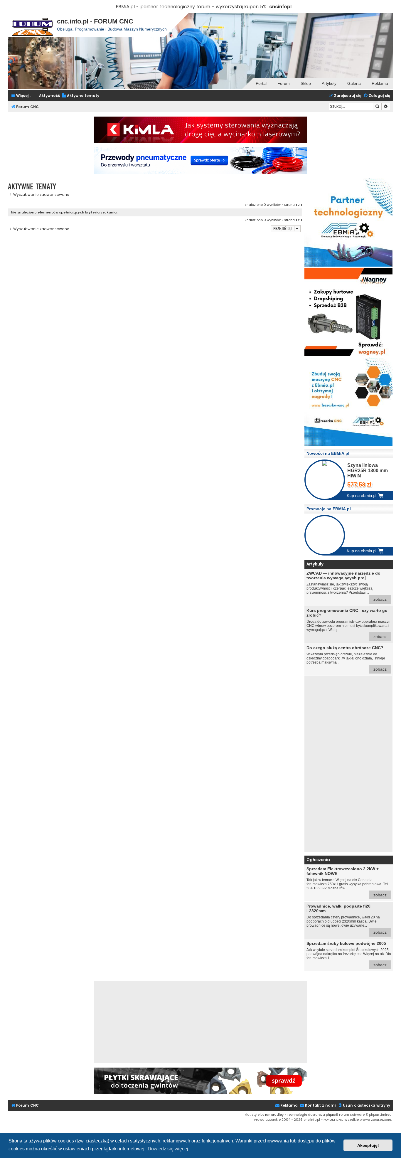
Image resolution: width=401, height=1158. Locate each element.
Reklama (380, 83)
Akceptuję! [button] (368, 1145)
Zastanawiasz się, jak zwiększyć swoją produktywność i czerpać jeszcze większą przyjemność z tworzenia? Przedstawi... (346, 586)
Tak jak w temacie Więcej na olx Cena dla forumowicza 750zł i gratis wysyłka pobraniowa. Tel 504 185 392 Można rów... (347, 881)
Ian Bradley (274, 1114)
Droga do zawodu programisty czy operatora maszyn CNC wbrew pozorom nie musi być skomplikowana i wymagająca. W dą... (348, 623)
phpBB (331, 1114)
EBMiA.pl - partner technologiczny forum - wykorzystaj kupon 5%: (192, 6)
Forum (283, 83)
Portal (261, 83)
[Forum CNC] (32, 25)
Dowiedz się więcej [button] (168, 1148)
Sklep (306, 83)
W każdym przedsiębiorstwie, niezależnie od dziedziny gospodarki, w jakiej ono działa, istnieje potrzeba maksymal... (346, 658)
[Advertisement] (348, 764)
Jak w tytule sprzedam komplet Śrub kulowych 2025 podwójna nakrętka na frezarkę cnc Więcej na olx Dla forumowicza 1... (348, 954)
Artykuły (329, 83)
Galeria (354, 83)
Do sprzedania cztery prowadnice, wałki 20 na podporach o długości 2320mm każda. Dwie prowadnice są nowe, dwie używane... (346, 919)
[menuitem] (80, 96)
